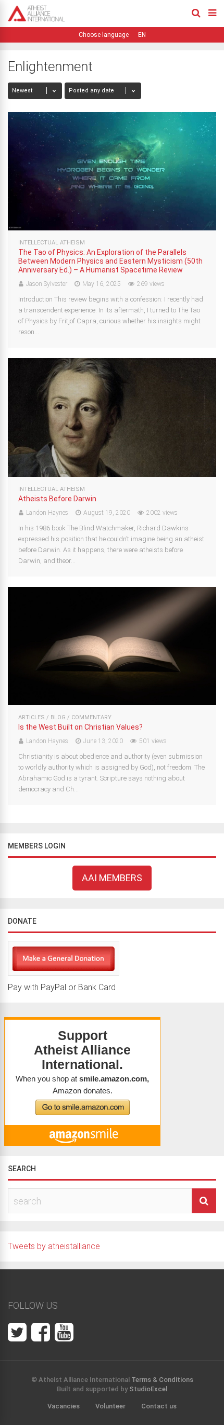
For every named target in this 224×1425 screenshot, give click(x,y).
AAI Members (112, 877)
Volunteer (110, 1406)
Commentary (91, 717)
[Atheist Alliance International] (36, 19)
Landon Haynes (47, 512)
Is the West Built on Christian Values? (80, 727)
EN (142, 34)
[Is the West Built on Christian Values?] (112, 702)
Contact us (159, 1406)
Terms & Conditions (162, 1379)
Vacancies (63, 1406)
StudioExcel (148, 1389)
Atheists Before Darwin (57, 499)
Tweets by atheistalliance (54, 1246)
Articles (31, 717)
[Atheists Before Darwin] (112, 474)
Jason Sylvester (46, 283)
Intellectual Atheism (51, 242)
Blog (58, 717)
